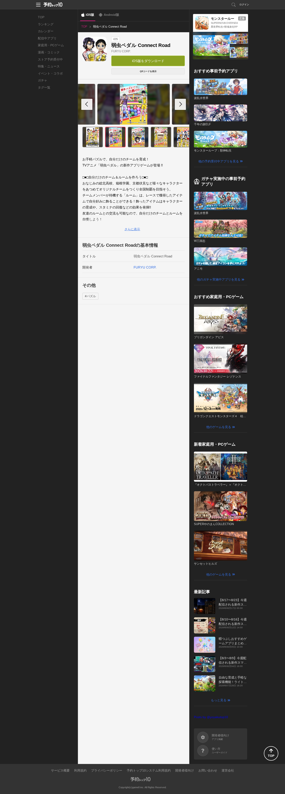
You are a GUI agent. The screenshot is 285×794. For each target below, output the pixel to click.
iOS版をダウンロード (148, 61)
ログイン (244, 4)
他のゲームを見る (218, 427)
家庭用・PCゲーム (51, 45)
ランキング (45, 24)
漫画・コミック (49, 52)
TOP (41, 17)
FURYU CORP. (121, 51)
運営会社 (228, 770)
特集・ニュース (49, 66)
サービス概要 (60, 770)
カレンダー (45, 31)
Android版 (111, 14)
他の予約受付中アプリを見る (218, 161)
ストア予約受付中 (50, 59)
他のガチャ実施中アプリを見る (218, 279)
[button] (180, 104)
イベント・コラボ (50, 73)
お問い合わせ (207, 770)
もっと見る (218, 700)
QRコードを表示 (148, 71)
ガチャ (42, 80)
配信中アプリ (47, 38)
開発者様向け (184, 770)
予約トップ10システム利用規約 (149, 770)
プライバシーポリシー (106, 770)
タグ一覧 (44, 87)
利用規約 (80, 770)
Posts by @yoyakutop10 (211, 717)
